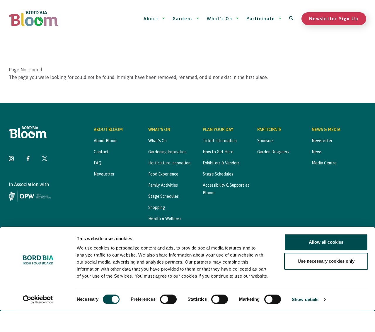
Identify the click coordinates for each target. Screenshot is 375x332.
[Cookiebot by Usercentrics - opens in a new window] (38, 299)
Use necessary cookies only (326, 261)
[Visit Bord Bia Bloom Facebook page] (28, 159)
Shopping (156, 207)
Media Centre (324, 163)
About (151, 18)
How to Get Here (218, 151)
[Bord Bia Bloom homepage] (34, 18)
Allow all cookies (326, 242)
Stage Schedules (163, 196)
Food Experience (163, 174)
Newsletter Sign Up (334, 18)
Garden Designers (273, 151)
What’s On (219, 18)
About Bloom (105, 140)
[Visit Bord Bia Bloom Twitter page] (44, 159)
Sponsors (265, 140)
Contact (101, 151)
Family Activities (163, 185)
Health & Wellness (164, 218)
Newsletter (104, 174)
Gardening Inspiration (167, 151)
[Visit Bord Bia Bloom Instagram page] (11, 159)
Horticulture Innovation (169, 163)
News (317, 151)
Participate (260, 18)
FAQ (97, 163)
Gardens (183, 18)
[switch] (168, 299)
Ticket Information (220, 140)
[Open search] (291, 18)
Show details (305, 299)
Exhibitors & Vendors (221, 163)
